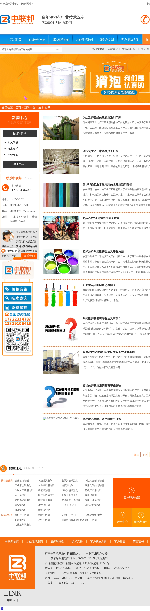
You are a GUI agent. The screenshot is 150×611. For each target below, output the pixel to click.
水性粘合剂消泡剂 (94, 480)
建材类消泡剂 (45, 500)
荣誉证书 (138, 541)
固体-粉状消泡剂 (93, 514)
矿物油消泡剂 (69, 514)
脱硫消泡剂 (67, 485)
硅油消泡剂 (91, 519)
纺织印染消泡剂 (130, 49)
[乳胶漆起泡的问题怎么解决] (65, 296)
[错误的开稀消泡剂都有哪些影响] (65, 397)
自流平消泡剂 (69, 505)
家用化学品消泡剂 (94, 485)
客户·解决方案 (130, 39)
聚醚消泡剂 (44, 514)
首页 (18, 107)
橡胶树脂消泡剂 (46, 495)
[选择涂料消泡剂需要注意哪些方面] (65, 263)
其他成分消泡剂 (23, 524)
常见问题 (12, 142)
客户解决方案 (98, 541)
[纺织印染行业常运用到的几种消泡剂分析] (65, 196)
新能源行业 (44, 510)
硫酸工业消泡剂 (93, 500)
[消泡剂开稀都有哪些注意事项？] (65, 330)
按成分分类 (7, 514)
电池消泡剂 (20, 510)
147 (145, 454)
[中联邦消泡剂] (17, 23)
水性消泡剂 (44, 519)
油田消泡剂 (20, 495)
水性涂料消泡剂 (46, 485)
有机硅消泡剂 (37, 39)
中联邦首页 (14, 39)
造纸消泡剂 (44, 490)
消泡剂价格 (101, 553)
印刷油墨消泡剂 (70, 490)
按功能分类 (7, 480)
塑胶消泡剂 (20, 505)
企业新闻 (12, 155)
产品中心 (122, 521)
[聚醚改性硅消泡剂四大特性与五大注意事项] (65, 363)
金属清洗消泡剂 (70, 480)
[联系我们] (8, 236)
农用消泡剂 (91, 495)
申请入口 (12, 600)
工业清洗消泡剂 (23, 485)
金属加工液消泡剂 (24, 490)
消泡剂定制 (107, 39)
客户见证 (19, 164)
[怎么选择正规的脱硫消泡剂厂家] (65, 129)
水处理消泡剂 (84, 39)
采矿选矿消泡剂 (23, 500)
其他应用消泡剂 (93, 505)
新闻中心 (29, 107)
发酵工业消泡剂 (70, 495)
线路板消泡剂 (61, 39)
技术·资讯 (44, 107)
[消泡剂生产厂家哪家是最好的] (65, 162)
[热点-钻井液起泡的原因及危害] (65, 229)
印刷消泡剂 (114, 49)
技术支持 (12, 148)
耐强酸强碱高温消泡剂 (73, 519)
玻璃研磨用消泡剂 (71, 500)
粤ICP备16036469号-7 (71, 582)
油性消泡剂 (44, 505)
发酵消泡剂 (57, 541)
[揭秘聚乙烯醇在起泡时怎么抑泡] (65, 430)
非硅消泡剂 (20, 519)
